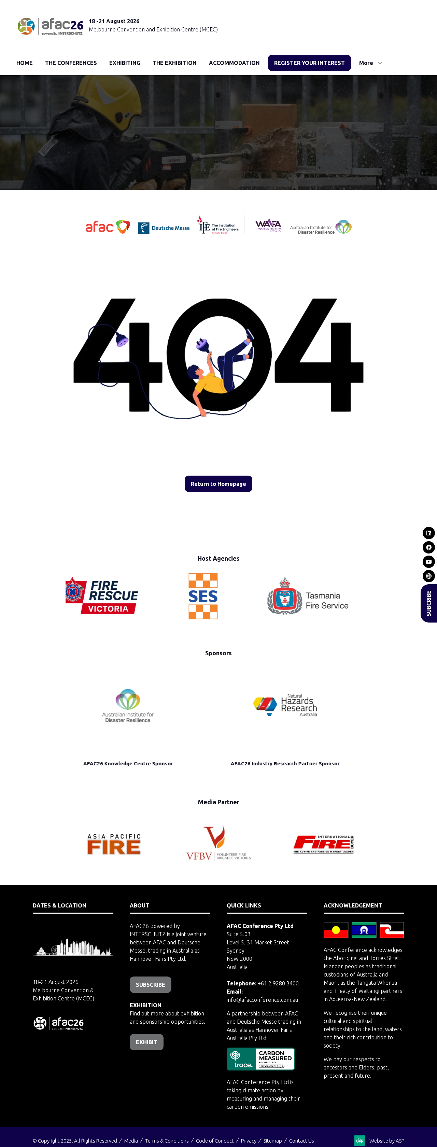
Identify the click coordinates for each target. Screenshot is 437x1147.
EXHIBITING (124, 63)
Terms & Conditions (167, 1141)
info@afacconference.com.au (262, 1000)
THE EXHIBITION (175, 63)
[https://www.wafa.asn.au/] (268, 232)
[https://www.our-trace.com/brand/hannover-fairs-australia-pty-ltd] (261, 1068)
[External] (429, 576)
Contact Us (301, 1141)
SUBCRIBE (429, 603)
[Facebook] (429, 547)
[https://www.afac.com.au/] (108, 232)
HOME (24, 63)
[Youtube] (429, 562)
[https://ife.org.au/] (195, 232)
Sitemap (273, 1141)
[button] (309, 63)
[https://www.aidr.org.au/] (321, 232)
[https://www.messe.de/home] (164, 232)
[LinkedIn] (429, 533)
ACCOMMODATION (234, 63)
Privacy (248, 1141)
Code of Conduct (215, 1141)
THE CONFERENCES (71, 63)
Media (131, 1141)
